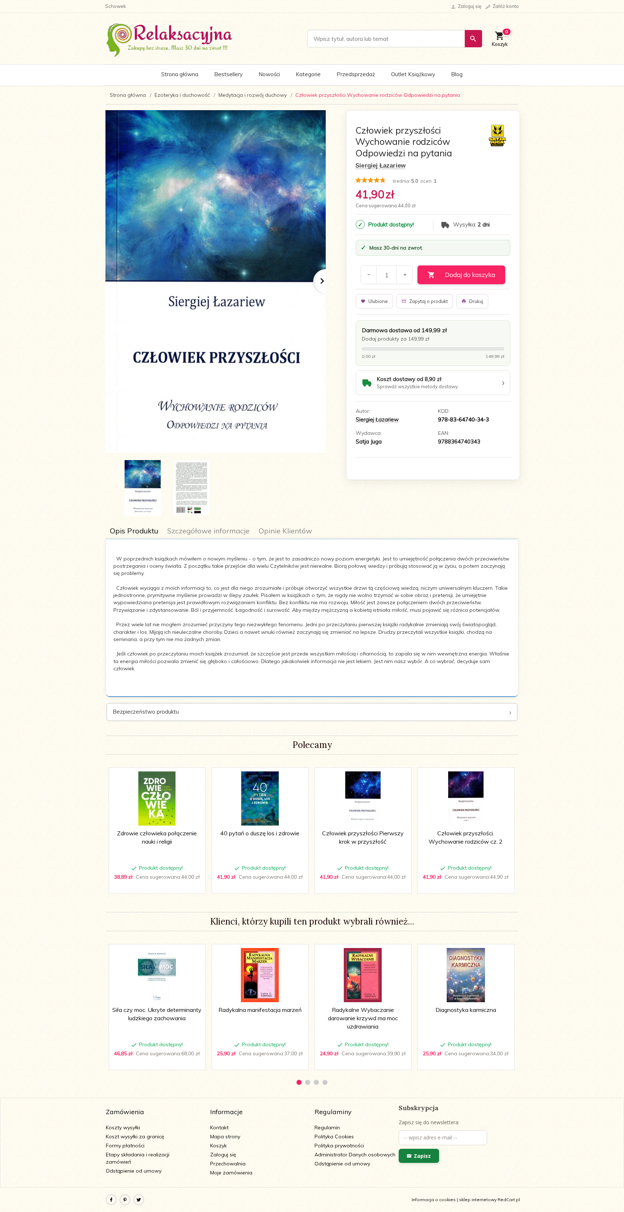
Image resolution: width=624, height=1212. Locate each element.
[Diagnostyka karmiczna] (465, 975)
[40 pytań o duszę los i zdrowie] (259, 798)
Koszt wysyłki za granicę (135, 1136)
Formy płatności (125, 1145)
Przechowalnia (228, 1163)
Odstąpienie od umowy (133, 1171)
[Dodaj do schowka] (194, 777)
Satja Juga (369, 441)
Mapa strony (225, 1136)
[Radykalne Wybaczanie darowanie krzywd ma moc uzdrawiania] (362, 975)
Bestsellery (228, 74)
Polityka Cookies (334, 1136)
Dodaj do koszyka (470, 274)
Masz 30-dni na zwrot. (396, 247)
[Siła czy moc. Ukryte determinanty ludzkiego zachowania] (157, 975)
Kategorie (308, 74)
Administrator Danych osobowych (355, 1154)
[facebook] (111, 1199)
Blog (457, 74)
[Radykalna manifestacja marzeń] (259, 975)
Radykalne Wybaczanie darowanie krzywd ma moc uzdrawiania (363, 1018)
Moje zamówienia (231, 1172)
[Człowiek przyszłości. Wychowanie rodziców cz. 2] (465, 798)
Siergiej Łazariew (380, 165)
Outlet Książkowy (413, 74)
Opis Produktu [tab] (134, 530)
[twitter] (138, 1199)
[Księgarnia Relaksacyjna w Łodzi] (169, 38)
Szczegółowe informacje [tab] (208, 530)
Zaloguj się (223, 1154)
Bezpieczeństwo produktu (146, 711)
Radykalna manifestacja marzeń (260, 1009)
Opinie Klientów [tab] (285, 530)
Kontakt (219, 1127)
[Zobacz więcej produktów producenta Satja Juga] (497, 135)
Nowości (269, 74)
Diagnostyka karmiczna (466, 1009)
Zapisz (422, 1155)
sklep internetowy (478, 1199)
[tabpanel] (312, 618)
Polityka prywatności (339, 1145)
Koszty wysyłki (123, 1127)
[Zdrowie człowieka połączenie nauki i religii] (157, 798)
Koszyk (218, 1145)
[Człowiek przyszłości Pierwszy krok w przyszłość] (362, 798)
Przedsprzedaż (356, 74)
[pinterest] (125, 1199)
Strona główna (179, 74)
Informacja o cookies (434, 1199)
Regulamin (327, 1127)
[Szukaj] (473, 38)
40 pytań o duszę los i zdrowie (259, 833)
